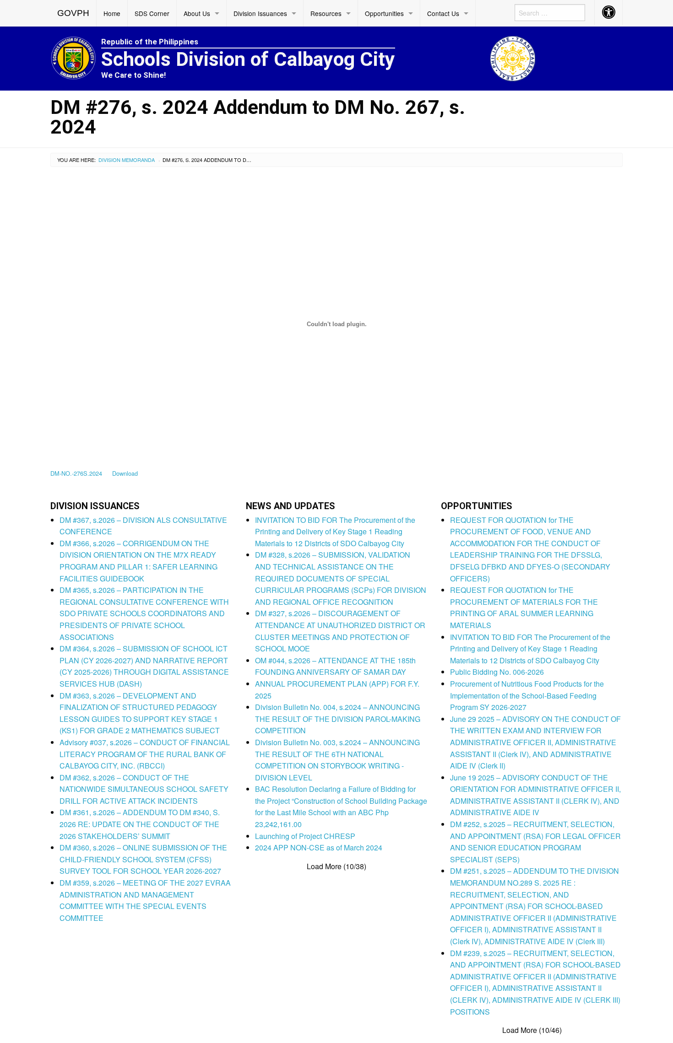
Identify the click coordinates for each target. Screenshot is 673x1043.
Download (125, 473)
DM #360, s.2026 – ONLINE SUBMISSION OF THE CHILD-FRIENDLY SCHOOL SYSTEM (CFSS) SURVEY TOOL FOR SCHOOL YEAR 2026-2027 (143, 859)
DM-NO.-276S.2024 (76, 473)
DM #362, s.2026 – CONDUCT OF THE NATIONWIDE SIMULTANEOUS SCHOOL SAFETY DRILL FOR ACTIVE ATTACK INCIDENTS (144, 789)
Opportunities (384, 13)
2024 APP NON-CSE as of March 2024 (318, 847)
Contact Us (443, 13)
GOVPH (73, 13)
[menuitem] (73, 13)
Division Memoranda (126, 159)
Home (111, 13)
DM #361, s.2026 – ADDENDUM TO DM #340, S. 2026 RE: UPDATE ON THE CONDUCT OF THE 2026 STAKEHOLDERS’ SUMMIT (140, 824)
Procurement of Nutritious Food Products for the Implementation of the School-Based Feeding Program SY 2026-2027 (527, 695)
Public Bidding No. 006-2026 (497, 672)
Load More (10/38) (336, 866)
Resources (326, 13)
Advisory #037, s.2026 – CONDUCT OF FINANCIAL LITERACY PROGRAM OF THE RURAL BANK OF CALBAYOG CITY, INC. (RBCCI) (145, 754)
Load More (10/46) (532, 1030)
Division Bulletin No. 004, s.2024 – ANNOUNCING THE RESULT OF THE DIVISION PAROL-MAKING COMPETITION (337, 719)
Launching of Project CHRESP (305, 836)
